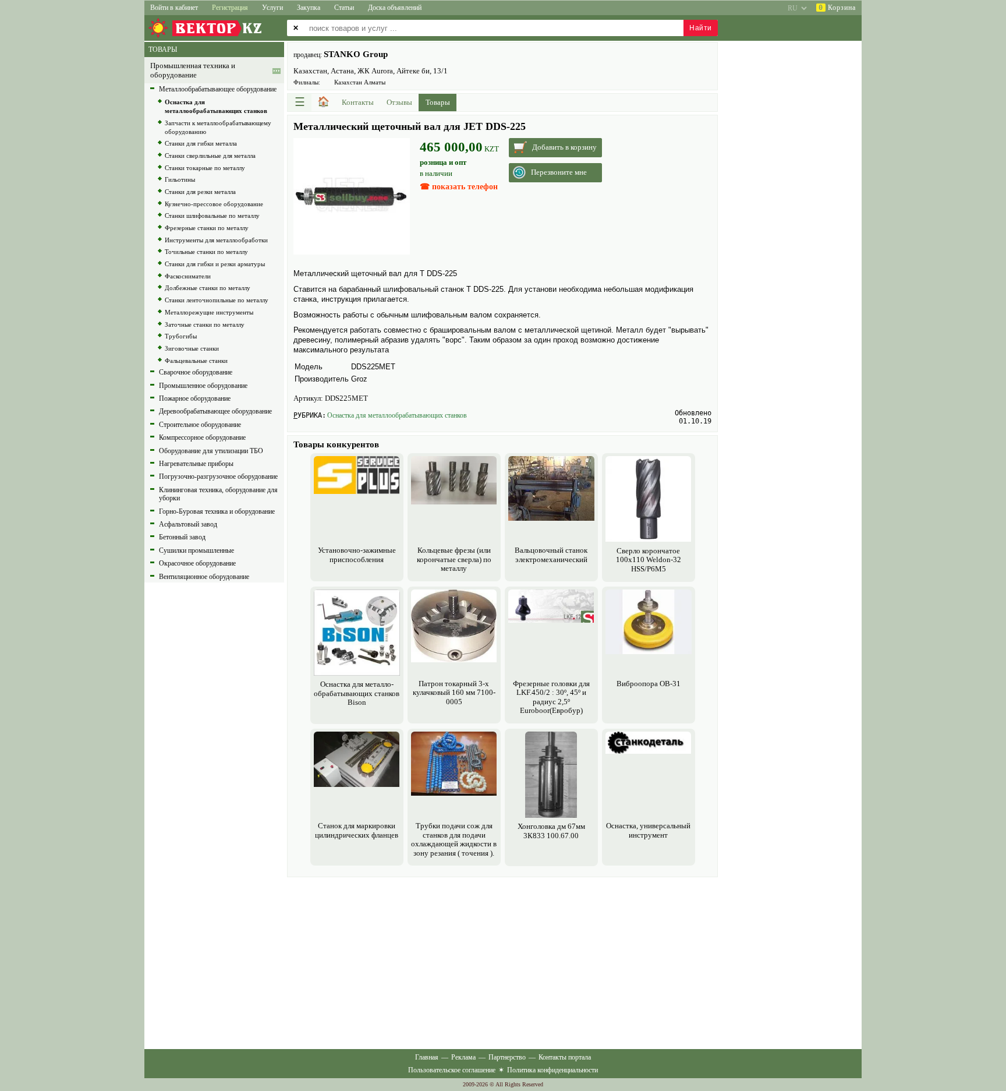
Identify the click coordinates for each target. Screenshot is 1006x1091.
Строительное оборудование (200, 425)
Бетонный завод (182, 537)
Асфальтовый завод (188, 524)
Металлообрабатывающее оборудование (218, 89)
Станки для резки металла (200, 191)
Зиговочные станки (192, 348)
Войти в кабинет (174, 7)
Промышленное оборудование (203, 386)
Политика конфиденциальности (552, 1070)
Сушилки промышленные (196, 550)
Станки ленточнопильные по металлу (216, 299)
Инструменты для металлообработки (216, 239)
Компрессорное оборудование (202, 437)
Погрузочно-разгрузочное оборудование (218, 476)
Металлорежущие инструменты (209, 312)
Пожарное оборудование (195, 398)
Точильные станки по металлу (206, 251)
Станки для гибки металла (201, 143)
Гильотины (180, 179)
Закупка (308, 7)
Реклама (463, 1057)
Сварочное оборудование (195, 372)
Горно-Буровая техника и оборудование (217, 511)
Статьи (344, 7)
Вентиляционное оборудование (204, 577)
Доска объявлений (394, 7)
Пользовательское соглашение (451, 1070)
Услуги (272, 7)
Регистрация (230, 7)
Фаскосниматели (188, 276)
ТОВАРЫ (162, 49)
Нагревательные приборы (196, 464)
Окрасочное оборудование (197, 563)
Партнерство (507, 1057)
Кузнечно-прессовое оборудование (214, 203)
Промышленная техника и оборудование (192, 70)
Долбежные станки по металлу (207, 287)
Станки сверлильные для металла (210, 155)
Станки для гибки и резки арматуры (215, 263)
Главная (426, 1057)
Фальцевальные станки (196, 360)
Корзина (837, 7)
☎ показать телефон (459, 186)
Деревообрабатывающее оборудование (215, 411)
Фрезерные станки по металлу (207, 227)
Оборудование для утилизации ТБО (211, 451)
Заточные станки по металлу (205, 324)
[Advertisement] (502, 961)
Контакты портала (565, 1057)
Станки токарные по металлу (205, 167)
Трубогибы (181, 336)
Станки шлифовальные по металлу (212, 215)
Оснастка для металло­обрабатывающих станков (397, 415)
